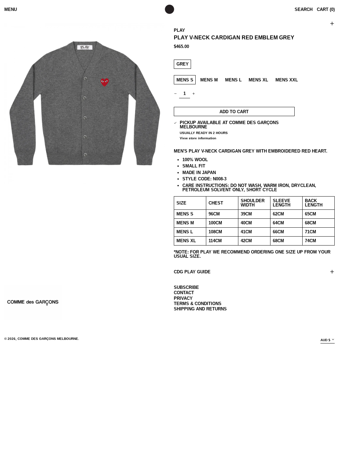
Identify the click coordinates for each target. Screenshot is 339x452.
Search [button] (304, 9)
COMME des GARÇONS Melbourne (48, 338)
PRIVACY (183, 298)
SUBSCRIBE (186, 287)
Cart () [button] (326, 9)
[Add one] (194, 93)
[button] (84, 103)
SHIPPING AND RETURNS (200, 308)
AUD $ (325, 340)
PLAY (179, 30)
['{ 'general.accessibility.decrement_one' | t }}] (175, 93)
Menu (10, 9)
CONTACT (184, 292)
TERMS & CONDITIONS (197, 303)
